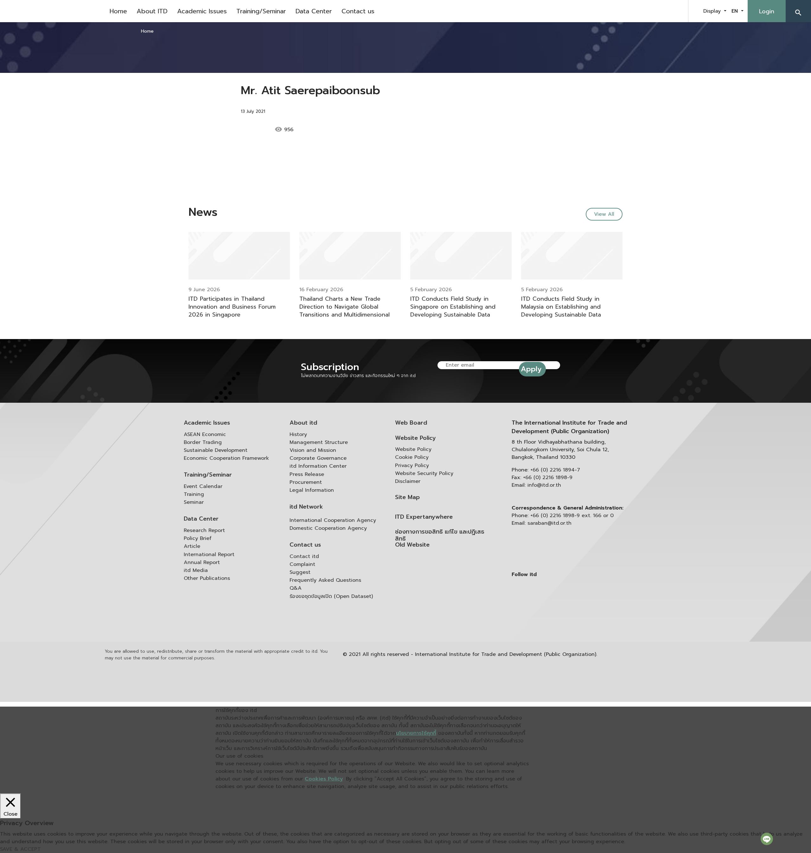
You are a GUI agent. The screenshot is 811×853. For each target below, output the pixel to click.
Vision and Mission (313, 450)
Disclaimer (407, 481)
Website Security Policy (424, 473)
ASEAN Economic (205, 434)
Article (192, 546)
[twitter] (676, 11)
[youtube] (660, 11)
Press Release (307, 474)
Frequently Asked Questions (325, 580)
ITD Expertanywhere (424, 517)
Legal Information (312, 490)
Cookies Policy (324, 779)
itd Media (196, 570)
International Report (209, 554)
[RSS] (575, 623)
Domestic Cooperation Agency (328, 528)
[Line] (767, 839)
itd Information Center (318, 466)
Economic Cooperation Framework (226, 458)
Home (118, 11)
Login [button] (766, 11)
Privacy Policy (412, 465)
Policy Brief (198, 538)
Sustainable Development (215, 450)
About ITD (152, 11)
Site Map (407, 497)
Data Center (314, 11)
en (735, 11)
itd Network (306, 507)
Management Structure (319, 442)
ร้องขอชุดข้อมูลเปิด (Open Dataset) (331, 596)
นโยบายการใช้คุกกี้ (416, 733)
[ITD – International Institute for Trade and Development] (52, 11)
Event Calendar (203, 486)
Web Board (411, 423)
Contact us (358, 11)
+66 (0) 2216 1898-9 (547, 477)
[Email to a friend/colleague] (339, 129)
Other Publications (207, 578)
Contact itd (304, 556)
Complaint (302, 564)
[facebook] (644, 11)
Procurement (306, 482)
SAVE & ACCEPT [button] (20, 849)
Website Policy (415, 438)
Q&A (296, 588)
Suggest (300, 572)
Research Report (204, 530)
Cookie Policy (412, 457)
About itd (303, 423)
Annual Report (202, 562)
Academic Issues (202, 11)
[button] (798, 11)
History (298, 434)
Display (713, 11)
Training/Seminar (261, 11)
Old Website (412, 545)
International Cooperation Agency (333, 520)
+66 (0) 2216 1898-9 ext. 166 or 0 (572, 515)
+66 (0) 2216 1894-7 (555, 470)
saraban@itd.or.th (549, 523)
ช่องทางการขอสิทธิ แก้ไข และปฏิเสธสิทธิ (439, 535)
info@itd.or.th (544, 485)
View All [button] (604, 214)
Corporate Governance (318, 458)
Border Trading (203, 442)
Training (194, 494)
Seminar (194, 502)
